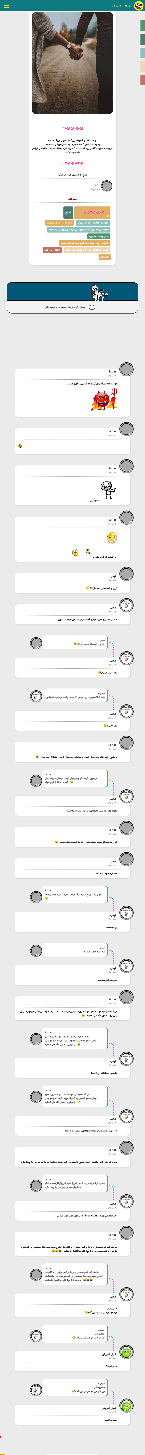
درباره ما (116, 5)
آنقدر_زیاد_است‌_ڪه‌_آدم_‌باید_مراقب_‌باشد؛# (85, 243)
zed (96, 185)
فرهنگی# (105, 257)
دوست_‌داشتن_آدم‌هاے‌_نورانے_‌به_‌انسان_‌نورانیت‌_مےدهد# (79, 230)
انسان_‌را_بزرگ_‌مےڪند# (59, 223)
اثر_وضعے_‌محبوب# (99, 236)
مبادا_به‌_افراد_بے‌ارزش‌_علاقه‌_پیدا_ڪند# (87, 250)
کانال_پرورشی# (52, 250)
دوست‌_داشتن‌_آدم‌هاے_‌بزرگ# (93, 223)
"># (92, 216)
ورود (127, 5)
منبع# (68, 213)
